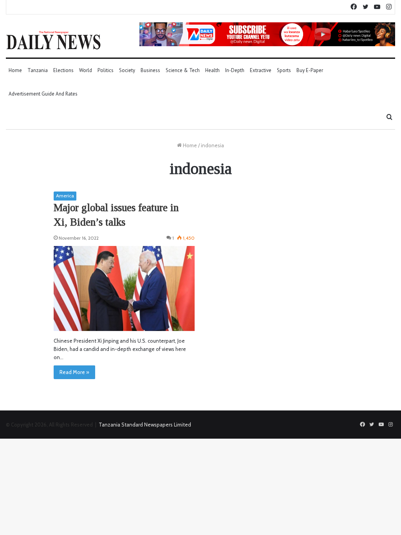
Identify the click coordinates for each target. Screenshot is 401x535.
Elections (63, 70)
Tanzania (37, 70)
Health (212, 70)
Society (127, 70)
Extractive (260, 70)
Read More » (74, 372)
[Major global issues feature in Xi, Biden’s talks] (124, 288)
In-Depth (234, 70)
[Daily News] (53, 40)
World (85, 70)
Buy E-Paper (309, 70)
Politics (106, 70)
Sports (284, 70)
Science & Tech (183, 70)
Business (150, 70)
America (65, 196)
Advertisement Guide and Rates (43, 93)
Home (15, 70)
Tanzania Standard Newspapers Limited (145, 424)
